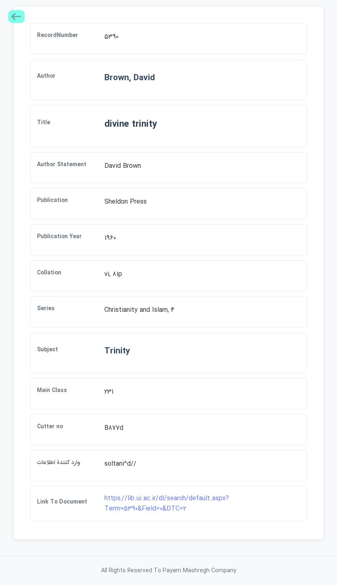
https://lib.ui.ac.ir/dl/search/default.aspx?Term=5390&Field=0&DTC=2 (166, 503)
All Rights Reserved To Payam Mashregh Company (168, 570)
